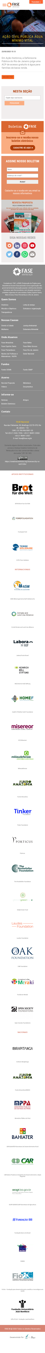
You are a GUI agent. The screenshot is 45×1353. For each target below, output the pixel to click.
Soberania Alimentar (30, 329)
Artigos (26, 400)
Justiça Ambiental (30, 326)
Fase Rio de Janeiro (30, 350)
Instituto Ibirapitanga (22, 1062)
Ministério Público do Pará (22, 1118)
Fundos (5, 364)
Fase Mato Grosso (30, 346)
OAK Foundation (22, 966)
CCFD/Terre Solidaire (22, 560)
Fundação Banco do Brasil (22, 1233)
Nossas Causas (9, 320)
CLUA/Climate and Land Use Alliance (22, 627)
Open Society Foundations (22, 1023)
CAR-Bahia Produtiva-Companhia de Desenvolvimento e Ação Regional (22, 1175)
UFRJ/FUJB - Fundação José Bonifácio (22, 1319)
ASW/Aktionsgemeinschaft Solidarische (22, 599)
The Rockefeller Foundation (22, 881)
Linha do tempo (29, 305)
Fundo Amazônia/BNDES (22, 1090)
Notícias (4, 400)
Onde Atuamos (9, 337)
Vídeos (4, 387)
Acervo (5, 377)
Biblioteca (27, 383)
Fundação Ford (22, 532)
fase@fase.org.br (25, 438)
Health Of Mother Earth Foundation (22, 712)
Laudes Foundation (22, 938)
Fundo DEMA (6, 370)
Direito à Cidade (7, 326)
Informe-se (7, 394)
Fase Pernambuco (8, 350)
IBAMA (23, 1261)
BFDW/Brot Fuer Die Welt (22, 503)
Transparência (6, 312)
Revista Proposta (8, 383)
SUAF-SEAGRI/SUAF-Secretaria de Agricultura (22, 1204)
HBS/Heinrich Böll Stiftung (22, 684)
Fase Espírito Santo (8, 346)
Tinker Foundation (22, 825)
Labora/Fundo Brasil (22, 655)
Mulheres (5, 329)
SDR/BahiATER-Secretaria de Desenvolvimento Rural (22, 1146)
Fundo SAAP (28, 370)
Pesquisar (14, 103)
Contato (5, 411)
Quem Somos (8, 299)
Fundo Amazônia (22, 797)
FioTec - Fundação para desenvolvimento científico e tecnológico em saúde (22, 1290)
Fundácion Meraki (22, 994)
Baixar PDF (8, 77)
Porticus (22, 853)
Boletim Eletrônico (8, 404)
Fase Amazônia (7, 343)
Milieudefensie (22, 768)
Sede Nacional (28, 354)
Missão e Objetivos (8, 309)
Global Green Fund (22, 910)
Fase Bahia (27, 343)
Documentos (28, 387)
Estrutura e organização (32, 309)
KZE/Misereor (22, 740)
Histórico (4, 305)
